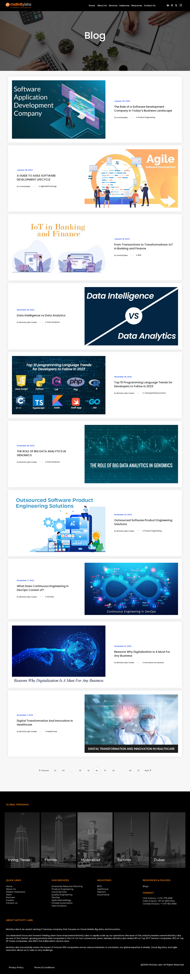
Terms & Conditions (44, 967)
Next (149, 770)
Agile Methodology (49, 186)
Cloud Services (59, 891)
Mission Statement (15, 891)
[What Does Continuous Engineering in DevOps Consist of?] (131, 588)
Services (113, 5)
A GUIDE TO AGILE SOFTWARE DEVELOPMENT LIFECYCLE (36, 177)
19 (88, 770)
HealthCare (52, 731)
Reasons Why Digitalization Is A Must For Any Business (142, 654)
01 (55, 770)
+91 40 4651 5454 (166, 901)
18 (80, 770)
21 (105, 770)
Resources (136, 5)
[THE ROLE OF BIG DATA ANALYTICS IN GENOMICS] (131, 454)
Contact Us (150, 5)
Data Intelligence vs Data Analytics (41, 315)
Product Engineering (146, 117)
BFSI (139, 255)
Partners (10, 897)
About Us (102, 5)
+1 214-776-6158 (164, 898)
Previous (45, 770)
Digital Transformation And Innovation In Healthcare (45, 723)
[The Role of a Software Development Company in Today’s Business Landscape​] (58, 109)
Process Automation (62, 903)
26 (130, 770)
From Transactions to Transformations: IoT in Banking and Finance (143, 246)
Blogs (145, 886)
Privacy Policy (16, 967)
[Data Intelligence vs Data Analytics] (131, 316)
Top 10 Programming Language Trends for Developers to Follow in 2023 (143, 384)
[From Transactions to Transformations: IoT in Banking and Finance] (58, 247)
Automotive (103, 894)
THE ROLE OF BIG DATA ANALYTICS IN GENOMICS (41, 453)
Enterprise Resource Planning (67, 886)
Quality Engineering (62, 894)
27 (138, 770)
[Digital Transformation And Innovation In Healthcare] (131, 723)
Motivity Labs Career (28, 322)
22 (113, 770)
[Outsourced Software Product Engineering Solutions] (58, 523)
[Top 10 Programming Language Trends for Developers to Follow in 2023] (58, 385)
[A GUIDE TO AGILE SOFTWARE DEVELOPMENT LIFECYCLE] (131, 178)
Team (9, 894)
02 (63, 770)
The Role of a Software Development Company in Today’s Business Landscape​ (143, 109)
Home (92, 5)
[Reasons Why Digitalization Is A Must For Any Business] (58, 654)
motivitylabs (122, 117)
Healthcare (102, 889)
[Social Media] (168, 5)
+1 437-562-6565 (168, 903)
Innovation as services (154, 662)
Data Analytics (53, 322)
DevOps (50, 597)
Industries (124, 5)
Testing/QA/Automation (155, 393)
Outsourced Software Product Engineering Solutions (143, 522)
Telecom (101, 891)
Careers (10, 900)
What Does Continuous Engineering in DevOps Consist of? (43, 588)
